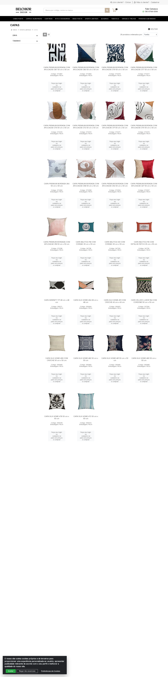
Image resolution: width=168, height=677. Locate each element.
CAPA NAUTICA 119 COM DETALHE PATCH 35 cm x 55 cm (144, 243)
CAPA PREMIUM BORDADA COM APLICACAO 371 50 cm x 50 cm (115, 126)
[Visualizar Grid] (45, 34)
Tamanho (17, 41)
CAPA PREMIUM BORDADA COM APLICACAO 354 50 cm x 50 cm (115, 185)
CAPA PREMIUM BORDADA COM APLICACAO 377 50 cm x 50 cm (144, 68)
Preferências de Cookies (50, 671)
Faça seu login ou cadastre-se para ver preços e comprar (57, 87)
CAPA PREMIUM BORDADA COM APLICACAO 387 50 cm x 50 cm (57, 68)
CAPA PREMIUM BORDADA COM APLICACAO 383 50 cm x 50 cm (86, 68)
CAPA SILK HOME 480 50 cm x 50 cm (144, 359)
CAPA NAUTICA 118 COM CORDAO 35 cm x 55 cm (86, 243)
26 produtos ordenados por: (131, 34)
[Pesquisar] (107, 10)
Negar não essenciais (27, 671)
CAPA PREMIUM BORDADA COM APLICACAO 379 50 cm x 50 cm (115, 68)
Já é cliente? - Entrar (122, 2)
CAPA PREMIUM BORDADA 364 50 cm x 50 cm (56, 185)
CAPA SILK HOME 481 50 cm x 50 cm (114, 359)
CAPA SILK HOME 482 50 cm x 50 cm (85, 359)
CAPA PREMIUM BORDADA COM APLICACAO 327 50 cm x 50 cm (144, 185)
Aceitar (10, 671)
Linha (15, 35)
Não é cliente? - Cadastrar (148, 2)
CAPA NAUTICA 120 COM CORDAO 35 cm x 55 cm (115, 243)
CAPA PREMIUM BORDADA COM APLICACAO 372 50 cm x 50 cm (86, 126)
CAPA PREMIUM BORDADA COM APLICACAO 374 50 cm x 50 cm (57, 126)
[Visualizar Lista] (49, 34)
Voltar (154, 29)
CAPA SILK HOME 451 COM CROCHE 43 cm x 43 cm (115, 301)
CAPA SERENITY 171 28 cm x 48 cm (56, 301)
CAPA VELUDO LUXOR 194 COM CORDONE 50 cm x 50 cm (144, 301)
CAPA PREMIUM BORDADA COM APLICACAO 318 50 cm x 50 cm (57, 243)
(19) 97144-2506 (151, 11)
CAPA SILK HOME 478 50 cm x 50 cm (56, 417)
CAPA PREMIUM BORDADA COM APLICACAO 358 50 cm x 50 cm (86, 185)
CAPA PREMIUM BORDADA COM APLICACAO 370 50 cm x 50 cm (144, 126)
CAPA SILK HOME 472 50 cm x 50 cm (85, 417)
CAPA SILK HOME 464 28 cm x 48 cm (85, 301)
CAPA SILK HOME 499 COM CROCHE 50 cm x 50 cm (56, 359)
